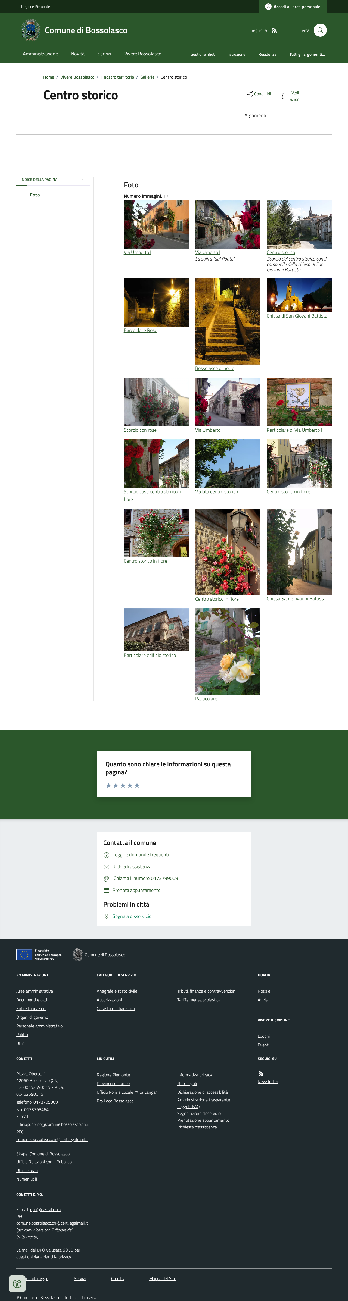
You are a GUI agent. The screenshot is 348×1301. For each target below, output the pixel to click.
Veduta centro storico (216, 491)
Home (48, 77)
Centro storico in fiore (288, 491)
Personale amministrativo (39, 1026)
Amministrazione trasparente (203, 1099)
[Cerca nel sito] (318, 30)
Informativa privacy (194, 1074)
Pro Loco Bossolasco (115, 1101)
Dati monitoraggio (32, 1278)
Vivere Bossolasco (142, 53)
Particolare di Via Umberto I (294, 430)
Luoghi (264, 1036)
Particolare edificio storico (150, 655)
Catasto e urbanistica (116, 1008)
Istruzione (237, 54)
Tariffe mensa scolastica (198, 999)
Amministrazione (40, 53)
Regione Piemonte (35, 6)
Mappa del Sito (162, 1278)
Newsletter (268, 1081)
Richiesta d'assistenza (197, 1127)
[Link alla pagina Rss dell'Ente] (261, 1073)
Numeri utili (26, 1179)
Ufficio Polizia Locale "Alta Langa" (127, 1092)
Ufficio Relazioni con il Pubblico (44, 1161)
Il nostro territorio (117, 77)
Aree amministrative (34, 991)
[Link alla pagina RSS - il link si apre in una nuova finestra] (274, 30)
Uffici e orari (27, 1170)
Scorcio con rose (140, 430)
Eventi (263, 1045)
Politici (22, 1034)
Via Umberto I (137, 252)
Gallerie (147, 77)
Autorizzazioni (109, 999)
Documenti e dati (31, 999)
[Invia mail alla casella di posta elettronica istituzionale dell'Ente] (52, 1124)
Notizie (264, 991)
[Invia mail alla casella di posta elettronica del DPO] (45, 1209)
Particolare (206, 698)
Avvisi (263, 999)
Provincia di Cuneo (113, 1083)
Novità (78, 53)
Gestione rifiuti (203, 54)
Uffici (20, 1043)
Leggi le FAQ (188, 1106)
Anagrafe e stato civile (117, 991)
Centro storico (281, 252)
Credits (117, 1278)
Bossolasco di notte (214, 368)
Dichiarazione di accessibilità (202, 1092)
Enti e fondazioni (31, 1008)
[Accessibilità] (17, 1284)
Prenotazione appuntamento (203, 1120)
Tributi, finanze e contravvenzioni (206, 991)
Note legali (187, 1083)
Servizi (104, 53)
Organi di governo (32, 1017)
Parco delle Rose (140, 330)
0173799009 (45, 1102)
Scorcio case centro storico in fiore (153, 495)
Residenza (267, 54)
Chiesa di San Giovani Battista (297, 315)
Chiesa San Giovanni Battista (296, 598)
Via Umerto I (207, 252)
